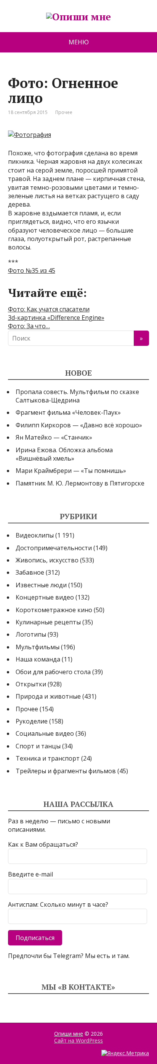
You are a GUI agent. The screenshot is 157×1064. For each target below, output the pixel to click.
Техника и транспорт (48, 758)
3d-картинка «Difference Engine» (56, 317)
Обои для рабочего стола (53, 672)
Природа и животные (48, 696)
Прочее (63, 112)
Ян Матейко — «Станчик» (54, 437)
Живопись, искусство (47, 560)
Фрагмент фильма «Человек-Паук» (68, 412)
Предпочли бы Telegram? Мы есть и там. (69, 956)
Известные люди (41, 585)
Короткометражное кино (54, 610)
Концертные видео (45, 597)
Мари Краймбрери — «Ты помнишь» (71, 470)
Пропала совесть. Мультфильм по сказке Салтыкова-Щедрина (77, 396)
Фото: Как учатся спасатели (49, 309)
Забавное (30, 572)
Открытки (31, 684)
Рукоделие (32, 721)
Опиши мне (68, 1033)
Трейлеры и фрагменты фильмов (66, 771)
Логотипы (31, 634)
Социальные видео (45, 733)
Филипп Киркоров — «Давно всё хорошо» (79, 425)
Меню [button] (79, 42)
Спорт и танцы (38, 746)
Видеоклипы (35, 535)
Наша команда (38, 659)
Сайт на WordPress (78, 1040)
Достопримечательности (54, 548)
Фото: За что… (29, 326)
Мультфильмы (37, 647)
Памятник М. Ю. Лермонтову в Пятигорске (80, 483)
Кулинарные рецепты (48, 622)
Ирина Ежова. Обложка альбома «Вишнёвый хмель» (64, 454)
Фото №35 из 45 (31, 270)
